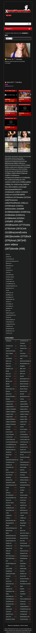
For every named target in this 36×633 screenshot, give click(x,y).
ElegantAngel (11, 163)
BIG (14, 221)
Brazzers (17, 225)
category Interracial (24, 411)
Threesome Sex (9, 604)
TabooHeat (10, 161)
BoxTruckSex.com (10, 389)
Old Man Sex (9, 545)
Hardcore (8, 492)
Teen (11, 182)
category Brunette (24, 406)
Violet (7, 156)
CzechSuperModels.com (12, 442)
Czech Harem (9, 432)
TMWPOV (8, 606)
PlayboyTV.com (23, 553)
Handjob (22, 490)
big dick (22, 376)
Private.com (8, 317)
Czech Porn (23, 432)
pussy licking (9, 568)
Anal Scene (23, 353)
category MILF (9, 416)
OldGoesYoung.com (10, 312)
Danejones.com (24, 447)
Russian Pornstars (24, 578)
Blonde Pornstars (24, 383)
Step (19, 158)
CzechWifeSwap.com (10, 283)
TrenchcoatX (9, 609)
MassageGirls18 (10, 523)
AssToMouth (9, 358)
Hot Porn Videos (10, 502)
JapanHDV (17, 156)
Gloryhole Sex (23, 482)
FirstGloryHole (23, 472)
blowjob (14, 206)
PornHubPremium (9, 274)
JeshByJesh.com (10, 507)
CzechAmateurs (24, 434)
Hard (17, 159)
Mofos (7, 533)
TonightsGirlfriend (24, 606)
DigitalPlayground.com (25, 452)
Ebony (7, 457)
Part (18, 187)
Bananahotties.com (24, 363)
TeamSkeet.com (9, 326)
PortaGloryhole (23, 558)
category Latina (9, 414)
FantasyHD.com (10, 467)
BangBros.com (9, 368)
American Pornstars (10, 351)
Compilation (10, 158)
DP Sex (22, 454)
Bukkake (8, 399)
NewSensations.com (11, 540)
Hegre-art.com (23, 497)
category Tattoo (23, 419)
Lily (15, 158)
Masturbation (17, 212)
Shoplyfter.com (9, 308)
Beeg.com (8, 373)
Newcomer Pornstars (11, 538)
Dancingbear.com (9, 297)
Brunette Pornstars (10, 396)
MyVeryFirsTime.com (11, 535)
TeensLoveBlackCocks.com (26, 599)
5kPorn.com (23, 345)
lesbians (8, 518)
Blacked (15, 218)
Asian (7, 356)
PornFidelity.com (9, 303)
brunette (18, 236)
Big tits (7, 378)
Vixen (15, 228)
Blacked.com (8, 263)
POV (11, 175)
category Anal (23, 401)
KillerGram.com (23, 510)
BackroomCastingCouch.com (12, 261)
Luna (10, 167)
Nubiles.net (8, 543)
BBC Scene (23, 368)
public (7, 566)
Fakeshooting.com (10, 321)
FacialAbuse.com (10, 462)
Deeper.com (23, 449)
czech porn (12, 171)
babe (21, 358)
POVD (21, 561)
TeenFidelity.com (9, 306)
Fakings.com (9, 464)
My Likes (8, 15)
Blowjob (8, 386)
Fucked (19, 182)
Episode (13, 192)
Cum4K (7, 290)
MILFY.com (22, 530)
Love (12, 194)
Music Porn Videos (24, 533)
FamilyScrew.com (24, 464)
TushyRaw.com (9, 270)
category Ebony (24, 409)
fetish (7, 469)
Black (11, 173)
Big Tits (12, 184)
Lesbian (22, 515)
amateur (8, 348)
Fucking (21, 184)
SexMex (15, 209)
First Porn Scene (10, 472)
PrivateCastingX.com (10, 319)
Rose (13, 197)
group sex (22, 487)
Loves (20, 165)
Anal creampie (9, 353)
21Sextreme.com (24, 340)
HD (21, 192)
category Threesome (11, 424)
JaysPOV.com (23, 505)
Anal (16, 240)
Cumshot (8, 429)
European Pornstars (25, 457)
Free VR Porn (9, 475)
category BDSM (24, 404)
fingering (22, 469)
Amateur (22, 197)
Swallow (22, 588)
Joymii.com (22, 507)
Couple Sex (23, 424)
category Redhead (10, 419)
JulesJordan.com (9, 292)
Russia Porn (23, 576)
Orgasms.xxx (9, 548)
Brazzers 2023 (23, 391)
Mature (7, 525)
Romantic (8, 576)
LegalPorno (9, 515)
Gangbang (8, 477)
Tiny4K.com (8, 301)
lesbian (14, 215)
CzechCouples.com (10, 281)
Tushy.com (8, 267)
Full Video (22, 475)
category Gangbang (10, 411)
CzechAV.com (9, 437)
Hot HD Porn (23, 500)
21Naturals (8, 341)
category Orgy (23, 416)
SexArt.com (8, 581)
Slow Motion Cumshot (25, 583)
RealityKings (9, 571)
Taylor (22, 156)
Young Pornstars (24, 619)
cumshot (16, 167)
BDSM (7, 371)
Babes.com (8, 361)
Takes (23, 167)
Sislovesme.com (10, 583)
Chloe (11, 156)
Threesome (23, 601)
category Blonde (10, 406)
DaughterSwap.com (10, 299)
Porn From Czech (10, 556)
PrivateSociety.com (10, 328)
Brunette (22, 394)
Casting (22, 399)
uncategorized (23, 614)
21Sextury (22, 343)
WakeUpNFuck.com (25, 616)
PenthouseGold (11, 159)
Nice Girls (22, 540)
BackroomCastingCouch (16, 177)
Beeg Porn (22, 371)
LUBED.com (23, 518)
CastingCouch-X (9, 279)
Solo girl (8, 586)
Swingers (22, 591)
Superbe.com (9, 588)
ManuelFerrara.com (10, 520)
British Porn (8, 394)
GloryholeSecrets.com (11, 485)
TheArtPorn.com (10, 601)
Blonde (7, 383)
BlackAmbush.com (10, 288)
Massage (22, 520)
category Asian (9, 404)
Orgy (21, 548)
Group (7, 487)
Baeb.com (8, 363)
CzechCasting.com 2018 (16, 169)
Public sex (22, 566)
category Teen (23, 421)
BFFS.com (8, 310)
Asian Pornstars (24, 356)
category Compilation (11, 409)
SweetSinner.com (10, 591)
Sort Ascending (13, 38)
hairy (7, 490)
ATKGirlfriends (17, 203)
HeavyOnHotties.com (11, 497)
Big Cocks (8, 376)
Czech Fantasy (23, 429)
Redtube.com (23, 573)
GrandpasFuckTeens (10, 324)
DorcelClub (8, 454)
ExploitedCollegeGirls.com (11, 285)
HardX (21, 492)
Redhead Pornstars (10, 573)
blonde (18, 248)
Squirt (21, 586)
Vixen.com (8, 272)
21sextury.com (9, 333)
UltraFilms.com (9, 614)
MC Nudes (22, 525)
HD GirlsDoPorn (10, 495)
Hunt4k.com (8, 256)
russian (7, 578)
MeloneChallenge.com (11, 528)
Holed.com (8, 500)
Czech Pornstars (10, 434)
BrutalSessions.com (10, 330)
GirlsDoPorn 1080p (10, 482)
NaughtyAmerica (24, 535)
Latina (7, 513)
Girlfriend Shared (24, 480)
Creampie (8, 426)
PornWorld (19, 173)
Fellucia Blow (23, 467)
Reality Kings (23, 568)
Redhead (22, 571)
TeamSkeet (22, 594)
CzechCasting (12, 165)
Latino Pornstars (24, 513)
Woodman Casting (10, 276)
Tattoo (7, 594)
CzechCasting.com (10, 258)
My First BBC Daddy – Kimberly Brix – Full (15, 90)
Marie (18, 163)
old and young (23, 543)
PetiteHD (8, 553)
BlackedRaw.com (9, 265)
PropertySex (23, 563)
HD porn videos (15, 244)
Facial (21, 459)
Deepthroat (8, 452)
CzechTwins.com (24, 442)
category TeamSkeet (11, 421)
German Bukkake (24, 477)
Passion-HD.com (24, 550)
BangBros (22, 366)
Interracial (8, 505)
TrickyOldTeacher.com (11, 315)
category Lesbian (24, 414)
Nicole (20, 171)
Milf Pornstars (9, 530)
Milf (21, 528)
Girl (25, 165)
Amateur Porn (23, 348)
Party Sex (8, 550)
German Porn (9, 480)
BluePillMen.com (9, 294)
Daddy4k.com (23, 444)
